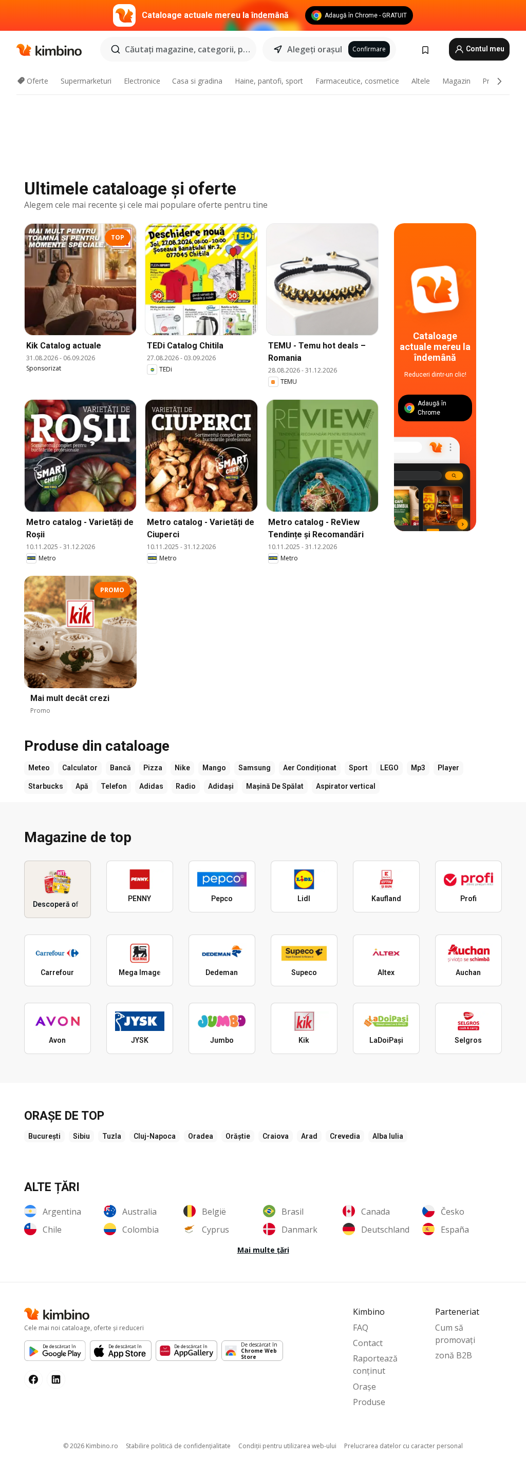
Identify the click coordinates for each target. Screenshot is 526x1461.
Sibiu (81, 1136)
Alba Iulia (387, 1136)
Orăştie (238, 1136)
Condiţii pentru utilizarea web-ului (287, 1445)
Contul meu (484, 49)
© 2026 (90, 1445)
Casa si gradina (197, 81)
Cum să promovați (455, 1334)
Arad (309, 1136)
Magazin (456, 81)
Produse (369, 1402)
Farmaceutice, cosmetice (357, 81)
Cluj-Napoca (155, 1136)
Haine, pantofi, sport (269, 81)
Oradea (200, 1136)
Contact (368, 1343)
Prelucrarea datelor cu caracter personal (403, 1445)
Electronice (142, 81)
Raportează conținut (375, 1364)
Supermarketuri (86, 81)
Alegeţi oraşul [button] (314, 49)
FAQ (360, 1327)
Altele (420, 81)
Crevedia (345, 1136)
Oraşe (364, 1386)
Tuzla (111, 1136)
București (44, 1136)
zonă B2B (453, 1355)
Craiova (275, 1136)
